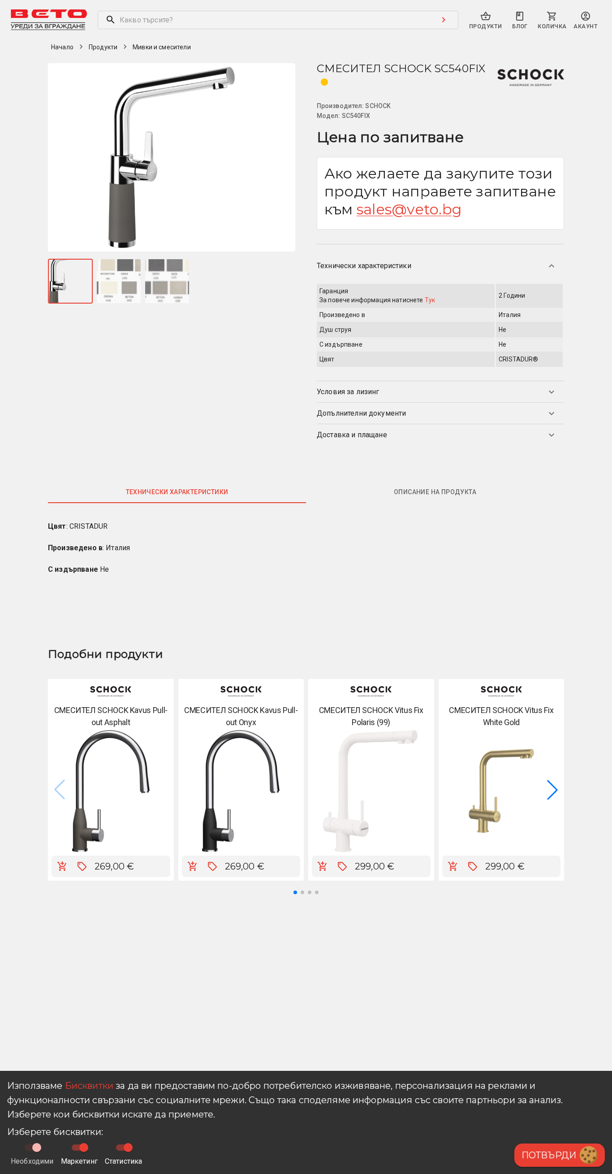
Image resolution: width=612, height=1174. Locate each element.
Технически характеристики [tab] (177, 492)
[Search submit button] (443, 20)
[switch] (83, 1147)
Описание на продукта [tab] (435, 492)
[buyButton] (62, 866)
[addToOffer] (82, 866)
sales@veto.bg (409, 209)
